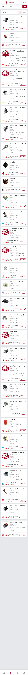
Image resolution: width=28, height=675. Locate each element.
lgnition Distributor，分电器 (17, 89)
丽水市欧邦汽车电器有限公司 (12, 101)
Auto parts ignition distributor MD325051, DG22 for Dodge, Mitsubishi (18, 366)
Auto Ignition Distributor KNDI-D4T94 (17, 453)
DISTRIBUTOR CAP (15, 265)
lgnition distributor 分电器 (17, 298)
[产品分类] (2, 2)
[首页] (9, 2)
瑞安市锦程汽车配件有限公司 (12, 27)
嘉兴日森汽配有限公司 (11, 275)
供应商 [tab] (24, 12)
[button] (24, 2)
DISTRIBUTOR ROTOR (16, 281)
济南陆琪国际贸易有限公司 (12, 342)
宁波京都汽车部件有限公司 (12, 63)
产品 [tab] (20, 12)
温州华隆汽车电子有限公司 (12, 309)
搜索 (25, 6)
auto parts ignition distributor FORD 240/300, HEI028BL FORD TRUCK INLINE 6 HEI (17, 72)
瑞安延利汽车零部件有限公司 (12, 172)
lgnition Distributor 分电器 (17, 17)
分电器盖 (12, 162)
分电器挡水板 (13, 331)
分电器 (12, 33)
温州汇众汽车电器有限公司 (12, 137)
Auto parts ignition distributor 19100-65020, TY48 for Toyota (17, 52)
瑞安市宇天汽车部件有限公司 (12, 206)
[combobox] (15, 6)
